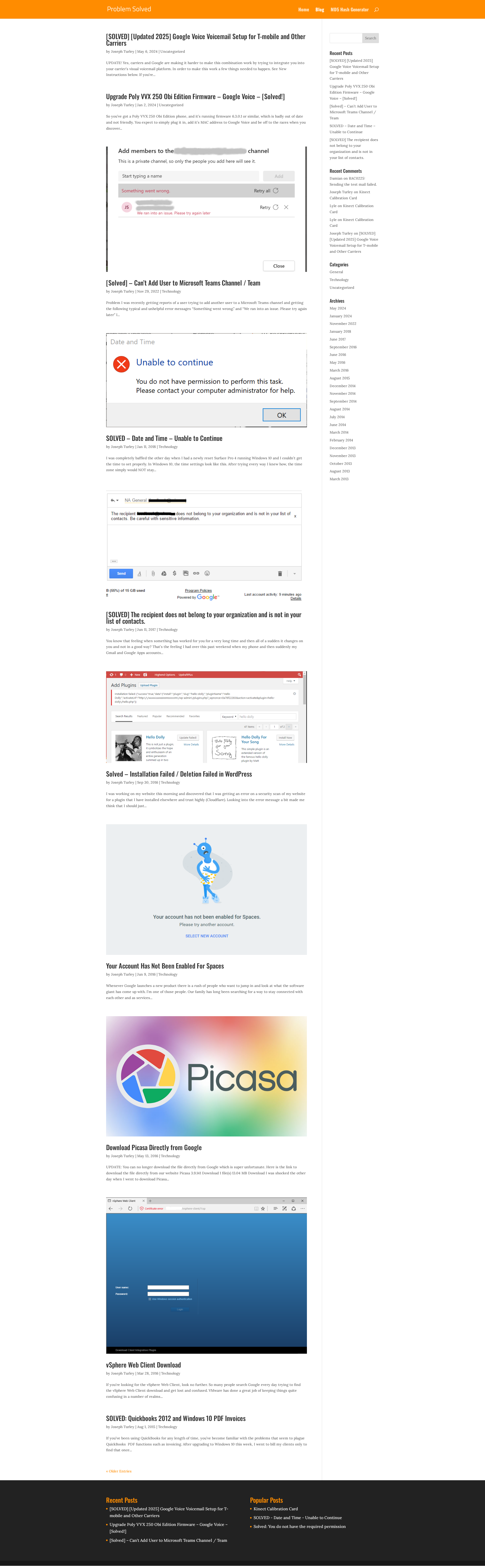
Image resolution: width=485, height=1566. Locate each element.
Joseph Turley (122, 51)
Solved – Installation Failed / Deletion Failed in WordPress (179, 774)
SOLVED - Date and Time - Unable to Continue (298, 1517)
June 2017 (338, 339)
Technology (171, 291)
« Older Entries (119, 1471)
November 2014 (343, 393)
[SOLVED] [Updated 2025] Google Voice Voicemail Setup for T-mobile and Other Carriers (205, 39)
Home (303, 10)
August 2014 (340, 409)
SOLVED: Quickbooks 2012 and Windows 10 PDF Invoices (176, 1418)
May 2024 (338, 308)
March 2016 (339, 370)
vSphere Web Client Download (143, 1365)
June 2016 (338, 354)
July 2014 (337, 417)
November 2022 (343, 323)
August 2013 (340, 471)
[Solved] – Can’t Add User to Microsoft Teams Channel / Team (183, 283)
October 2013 (341, 463)
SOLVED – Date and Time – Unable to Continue (164, 438)
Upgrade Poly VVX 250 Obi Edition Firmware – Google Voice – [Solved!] (195, 96)
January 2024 (341, 316)
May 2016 (337, 362)
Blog (320, 10)
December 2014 (343, 386)
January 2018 (340, 331)
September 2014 (343, 401)
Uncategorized (172, 51)
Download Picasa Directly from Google (154, 1147)
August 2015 (340, 378)
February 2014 (341, 440)
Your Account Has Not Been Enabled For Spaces (165, 966)
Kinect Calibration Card (276, 1508)
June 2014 (338, 424)
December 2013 (343, 448)
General (336, 272)
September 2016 (343, 347)
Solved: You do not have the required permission (300, 1526)
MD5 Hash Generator (350, 10)
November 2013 (343, 455)
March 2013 (339, 479)
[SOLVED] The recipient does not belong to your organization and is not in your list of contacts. (203, 617)
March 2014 (339, 432)
